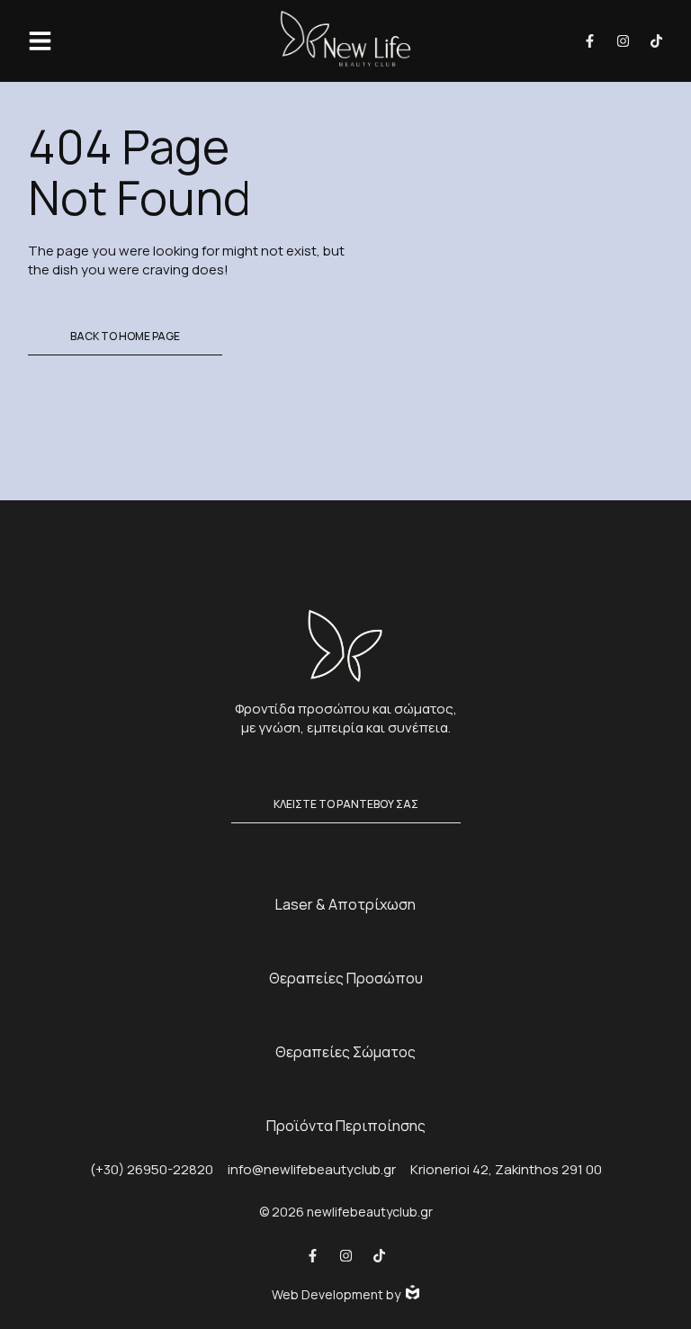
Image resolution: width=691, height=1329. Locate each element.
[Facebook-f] (590, 41)
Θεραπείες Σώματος (345, 1052)
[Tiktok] (656, 41)
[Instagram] (623, 41)
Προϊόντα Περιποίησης (346, 1126)
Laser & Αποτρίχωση (345, 904)
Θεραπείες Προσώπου (346, 978)
